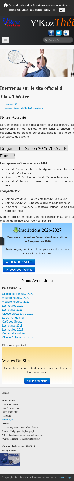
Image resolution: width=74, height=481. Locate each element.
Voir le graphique (37, 380)
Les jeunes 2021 (12, 309)
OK (62, 10)
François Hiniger (64, 477)
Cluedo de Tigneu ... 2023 (17, 293)
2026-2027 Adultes (21, 261)
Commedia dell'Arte (14, 333)
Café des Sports (12, 321)
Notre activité (11, 103)
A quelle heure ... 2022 (16, 301)
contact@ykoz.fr (9, 419)
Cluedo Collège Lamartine (18, 337)
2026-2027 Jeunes (21, 269)
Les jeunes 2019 (12, 325)
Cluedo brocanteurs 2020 (17, 313)
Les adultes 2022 (12, 305)
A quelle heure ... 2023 (15, 297)
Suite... (47, 9)
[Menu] (5, 40)
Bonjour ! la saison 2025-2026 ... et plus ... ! (25, 107)
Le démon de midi (13, 317)
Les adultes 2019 (12, 329)
